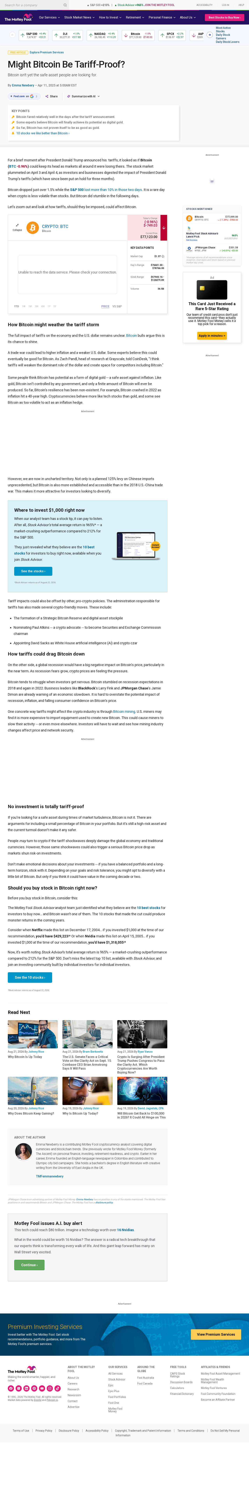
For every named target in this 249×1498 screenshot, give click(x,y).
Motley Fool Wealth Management (212, 1381)
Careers (72, 1383)
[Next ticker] (210, 35)
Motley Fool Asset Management (220, 1373)
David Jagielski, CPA (151, 1108)
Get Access (191, 240)
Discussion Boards (181, 1382)
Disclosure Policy (69, 1430)
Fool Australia (145, 1377)
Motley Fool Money (115, 1410)
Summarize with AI (84, 96)
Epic (110, 1385)
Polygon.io (52, 1400)
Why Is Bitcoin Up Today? (80, 1113)
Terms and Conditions (190, 1430)
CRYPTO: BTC (55, 226)
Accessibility (204, 5)
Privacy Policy (44, 1430)
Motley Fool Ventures (214, 1388)
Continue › (29, 1265)
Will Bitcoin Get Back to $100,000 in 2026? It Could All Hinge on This (141, 1115)
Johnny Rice (36, 1051)
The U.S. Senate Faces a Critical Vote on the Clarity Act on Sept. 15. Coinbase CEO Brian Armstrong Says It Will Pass (87, 1062)
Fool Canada (145, 1383)
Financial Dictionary (182, 1393)
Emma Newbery (23, 85)
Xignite (37, 1400)
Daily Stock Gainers (223, 36)
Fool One (113, 1402)
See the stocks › (33, 571)
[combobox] (34, 5)
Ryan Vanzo (145, 1051)
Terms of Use (21, 1430)
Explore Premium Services (47, 52)
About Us (73, 1377)
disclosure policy (104, 1202)
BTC (12, 166)
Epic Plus (113, 1391)
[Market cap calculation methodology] (163, 256)
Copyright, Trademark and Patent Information (143, 1430)
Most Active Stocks (223, 29)
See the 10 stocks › (30, 977)
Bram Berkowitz (93, 1051)
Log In (225, 5)
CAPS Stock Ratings (177, 1375)
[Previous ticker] (12, 35)
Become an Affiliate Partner (218, 1399)
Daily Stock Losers (227, 41)
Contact (72, 1401)
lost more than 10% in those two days (106, 190)
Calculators (177, 1388)
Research (73, 1389)
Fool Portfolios (117, 1397)
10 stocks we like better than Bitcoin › (42, 133)
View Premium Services (216, 1334)
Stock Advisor (116, 1379)
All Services (115, 1373)
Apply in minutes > (212, 336)
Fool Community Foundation (218, 1393)
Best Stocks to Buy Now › (224, 17)
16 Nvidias (125, 1230)
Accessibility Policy (97, 1430)
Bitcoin (131, 335)
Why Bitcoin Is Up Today (25, 1057)
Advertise (74, 1406)
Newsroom (74, 1395)
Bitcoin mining (124, 711)
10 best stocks (148, 908)
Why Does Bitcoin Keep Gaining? (31, 1113)
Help (241, 5)
